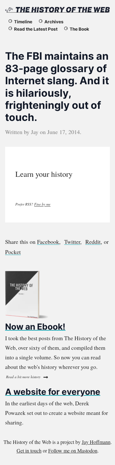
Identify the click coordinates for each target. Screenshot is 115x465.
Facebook (48, 241)
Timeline (23, 21)
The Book (79, 29)
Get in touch (29, 450)
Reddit (93, 241)
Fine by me (42, 204)
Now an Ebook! (35, 326)
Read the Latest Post (35, 29)
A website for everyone (52, 391)
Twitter (72, 241)
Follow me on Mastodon (72, 450)
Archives (54, 21)
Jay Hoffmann (96, 442)
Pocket (13, 252)
